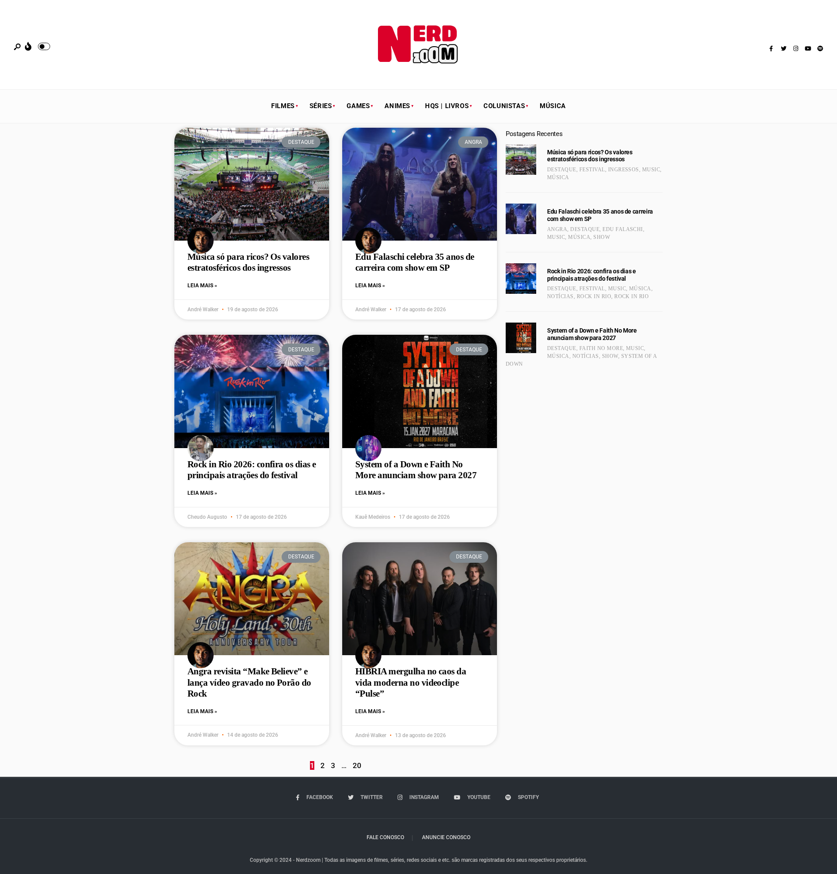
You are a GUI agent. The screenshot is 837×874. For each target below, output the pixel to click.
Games (358, 106)
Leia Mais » (202, 285)
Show (601, 237)
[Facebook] (771, 49)
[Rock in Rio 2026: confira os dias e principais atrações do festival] (521, 278)
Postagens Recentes (534, 134)
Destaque (561, 170)
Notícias (560, 296)
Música (553, 106)
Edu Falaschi (622, 229)
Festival (592, 170)
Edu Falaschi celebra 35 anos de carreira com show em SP (414, 262)
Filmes (283, 106)
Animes (397, 106)
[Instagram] (795, 49)
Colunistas (504, 106)
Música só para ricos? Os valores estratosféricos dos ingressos (248, 262)
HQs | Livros (447, 106)
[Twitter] (783, 49)
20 (357, 765)
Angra (557, 229)
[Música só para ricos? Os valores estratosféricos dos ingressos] (521, 159)
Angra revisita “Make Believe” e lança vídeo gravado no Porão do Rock (249, 682)
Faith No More (601, 348)
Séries (321, 106)
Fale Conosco (385, 837)
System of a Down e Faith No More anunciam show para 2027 (415, 469)
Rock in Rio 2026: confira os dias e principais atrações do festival (251, 469)
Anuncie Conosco (446, 837)
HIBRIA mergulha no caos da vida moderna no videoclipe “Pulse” (410, 682)
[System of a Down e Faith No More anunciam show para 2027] (521, 338)
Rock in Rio (594, 296)
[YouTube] (808, 49)
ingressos (623, 170)
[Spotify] (820, 49)
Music (651, 170)
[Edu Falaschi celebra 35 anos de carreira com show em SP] (521, 219)
